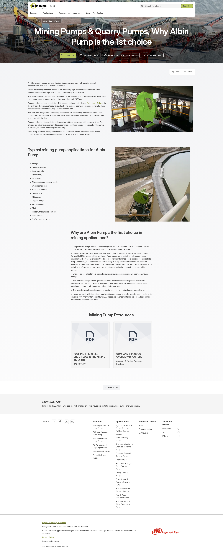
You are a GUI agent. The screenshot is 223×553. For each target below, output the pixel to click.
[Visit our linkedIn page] (54, 422)
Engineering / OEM (123, 460)
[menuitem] (35, 13)
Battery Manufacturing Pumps (122, 437)
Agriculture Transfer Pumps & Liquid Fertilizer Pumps (124, 428)
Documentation (145, 429)
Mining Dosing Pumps (122, 474)
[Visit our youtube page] (73, 422)
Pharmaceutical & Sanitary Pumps (123, 489)
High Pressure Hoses (101, 451)
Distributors (143, 433)
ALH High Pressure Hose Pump (101, 426)
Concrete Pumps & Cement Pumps (123, 454)
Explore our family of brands (54, 522)
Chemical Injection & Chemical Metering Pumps (124, 447)
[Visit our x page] (66, 422)
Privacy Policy (48, 537)
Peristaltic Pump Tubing (99, 456)
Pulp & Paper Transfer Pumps (122, 496)
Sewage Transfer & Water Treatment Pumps (124, 504)
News (141, 425)
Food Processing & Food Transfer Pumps (124, 466)
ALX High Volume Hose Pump (100, 439)
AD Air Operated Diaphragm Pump (100, 446)
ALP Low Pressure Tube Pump (100, 433)
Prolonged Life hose (95, 103)
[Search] (142, 6)
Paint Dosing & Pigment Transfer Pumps (123, 482)
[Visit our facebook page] (60, 422)
